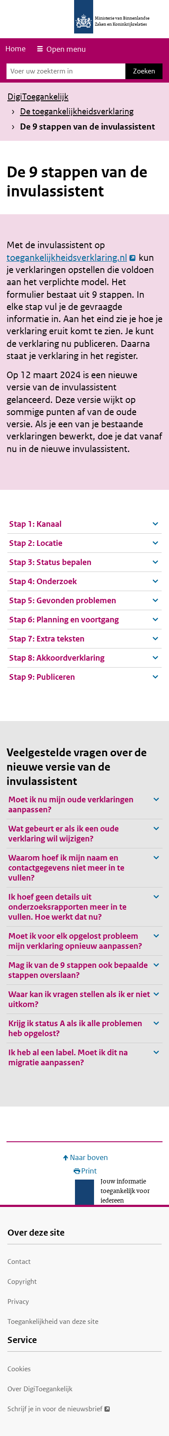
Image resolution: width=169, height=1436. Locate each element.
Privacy (18, 1301)
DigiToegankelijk (37, 96)
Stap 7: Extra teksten (46, 639)
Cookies (19, 1368)
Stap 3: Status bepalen (50, 562)
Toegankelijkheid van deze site (52, 1321)
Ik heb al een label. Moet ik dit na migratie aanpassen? (68, 1057)
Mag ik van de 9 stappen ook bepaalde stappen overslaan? (78, 970)
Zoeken (144, 71)
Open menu (66, 49)
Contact (19, 1261)
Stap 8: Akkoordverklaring (56, 658)
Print (89, 1171)
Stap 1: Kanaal (35, 524)
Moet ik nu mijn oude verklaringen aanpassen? (70, 804)
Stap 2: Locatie (35, 543)
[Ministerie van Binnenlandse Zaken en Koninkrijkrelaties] (83, 16)
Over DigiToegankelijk (39, 1388)
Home (15, 48)
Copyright (22, 1281)
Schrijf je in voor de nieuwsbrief (54, 1408)
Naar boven (89, 1157)
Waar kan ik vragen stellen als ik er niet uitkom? (79, 999)
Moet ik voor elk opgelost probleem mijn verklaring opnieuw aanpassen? (75, 941)
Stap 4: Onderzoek (43, 581)
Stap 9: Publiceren (42, 677)
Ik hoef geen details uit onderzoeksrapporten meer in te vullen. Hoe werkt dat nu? (67, 907)
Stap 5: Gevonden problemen (62, 600)
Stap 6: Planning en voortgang (64, 620)
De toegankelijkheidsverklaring (76, 111)
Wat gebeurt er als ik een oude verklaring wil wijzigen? (63, 834)
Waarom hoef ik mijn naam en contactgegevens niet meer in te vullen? (66, 868)
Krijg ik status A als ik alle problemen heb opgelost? (75, 1028)
